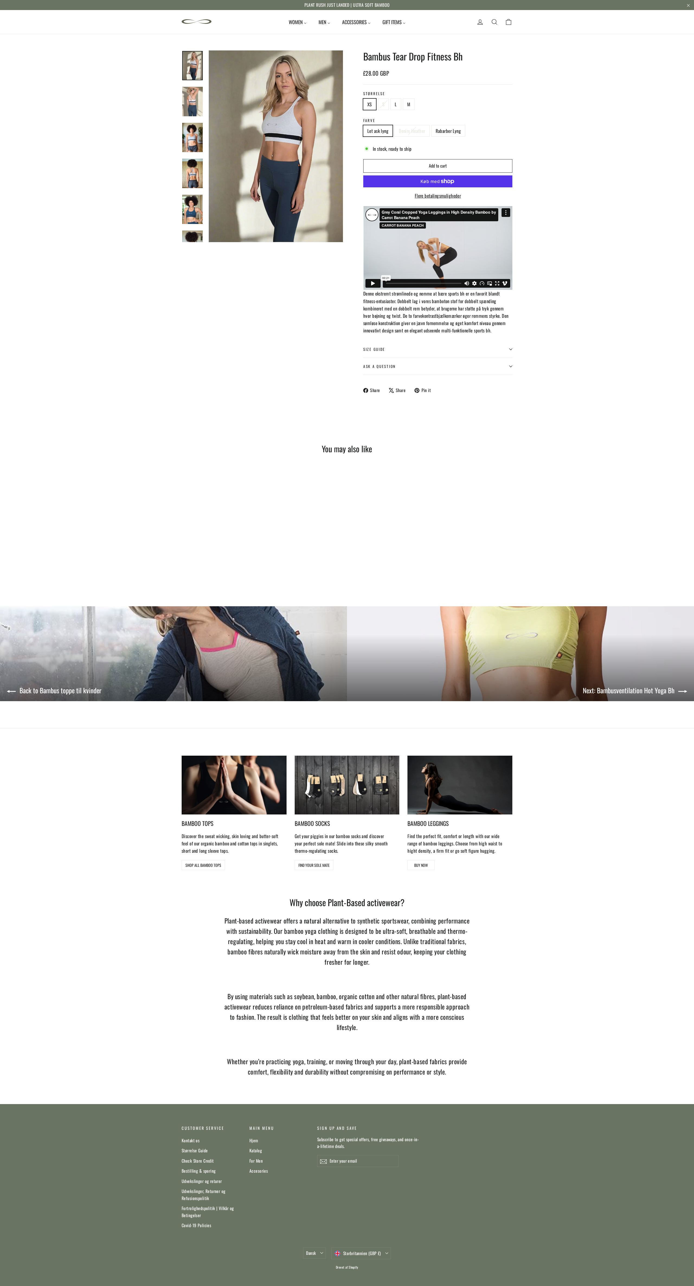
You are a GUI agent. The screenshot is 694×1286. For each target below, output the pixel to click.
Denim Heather (412, 130)
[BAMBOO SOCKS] (347, 785)
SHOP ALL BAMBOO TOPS (203, 865)
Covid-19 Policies (196, 1225)
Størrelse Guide (195, 1150)
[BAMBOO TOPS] (234, 785)
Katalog (255, 1150)
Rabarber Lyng (448, 130)
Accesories (258, 1171)
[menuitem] (298, 22)
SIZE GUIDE (374, 349)
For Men (256, 1160)
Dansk (311, 1253)
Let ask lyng (377, 130)
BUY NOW (421, 865)
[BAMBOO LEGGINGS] (459, 785)
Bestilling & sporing (199, 1171)
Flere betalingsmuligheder (438, 195)
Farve (369, 120)
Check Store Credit (198, 1160)
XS (369, 104)
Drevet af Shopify (347, 1267)
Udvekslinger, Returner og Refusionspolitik (204, 1194)
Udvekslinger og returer (202, 1181)
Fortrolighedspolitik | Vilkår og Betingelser (208, 1211)
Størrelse (374, 93)
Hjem (253, 1140)
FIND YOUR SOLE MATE (314, 865)
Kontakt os (191, 1140)
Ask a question (379, 366)
